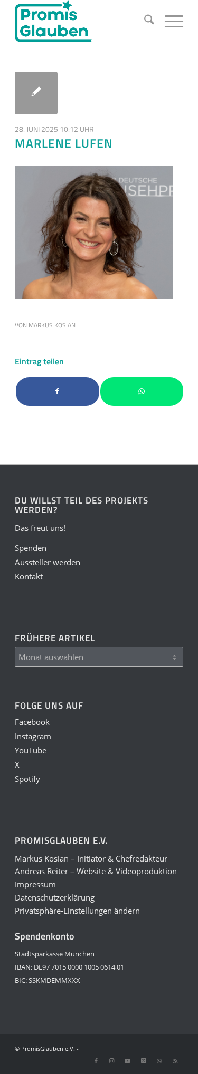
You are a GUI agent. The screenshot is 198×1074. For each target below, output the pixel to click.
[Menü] (168, 21)
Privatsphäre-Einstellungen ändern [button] (77, 910)
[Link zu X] (144, 1061)
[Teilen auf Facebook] (57, 391)
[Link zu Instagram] (112, 1061)
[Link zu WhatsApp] (159, 1061)
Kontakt (29, 576)
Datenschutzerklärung (55, 897)
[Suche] (144, 21)
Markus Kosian (52, 325)
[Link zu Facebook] (96, 1061)
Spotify (27, 778)
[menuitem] (144, 21)
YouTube (30, 750)
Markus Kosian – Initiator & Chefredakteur (91, 858)
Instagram (33, 736)
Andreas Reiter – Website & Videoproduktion (96, 871)
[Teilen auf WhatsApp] (141, 391)
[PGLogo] (82, 21)
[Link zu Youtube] (128, 1061)
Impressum (35, 884)
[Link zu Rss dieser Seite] (175, 1061)
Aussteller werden (47, 562)
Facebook (32, 722)
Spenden (30, 548)
